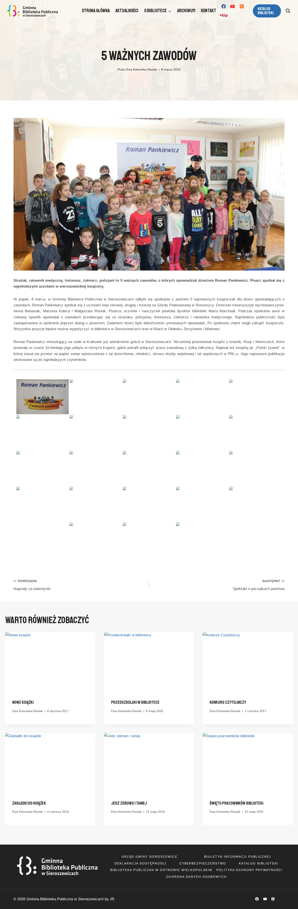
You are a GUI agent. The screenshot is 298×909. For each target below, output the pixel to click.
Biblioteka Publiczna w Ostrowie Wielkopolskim (161, 870)
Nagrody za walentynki (32, 585)
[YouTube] (232, 6)
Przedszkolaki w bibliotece (135, 702)
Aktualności (126, 11)
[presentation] (50, 662)
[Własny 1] (223, 15)
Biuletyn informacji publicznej (237, 856)
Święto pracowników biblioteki (236, 803)
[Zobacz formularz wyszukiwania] (288, 11)
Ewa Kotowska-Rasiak (141, 69)
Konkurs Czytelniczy (228, 702)
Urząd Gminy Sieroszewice (149, 856)
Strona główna (96, 11)
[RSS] (241, 6)
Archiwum (186, 11)
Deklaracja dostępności (140, 863)
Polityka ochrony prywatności (249, 870)
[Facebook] (223, 6)
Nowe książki (23, 702)
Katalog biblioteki (266, 11)
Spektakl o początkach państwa (258, 585)
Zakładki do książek (29, 803)
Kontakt (208, 11)
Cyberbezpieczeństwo (202, 863)
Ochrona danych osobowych (196, 876)
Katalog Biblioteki (258, 863)
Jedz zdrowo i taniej (129, 803)
